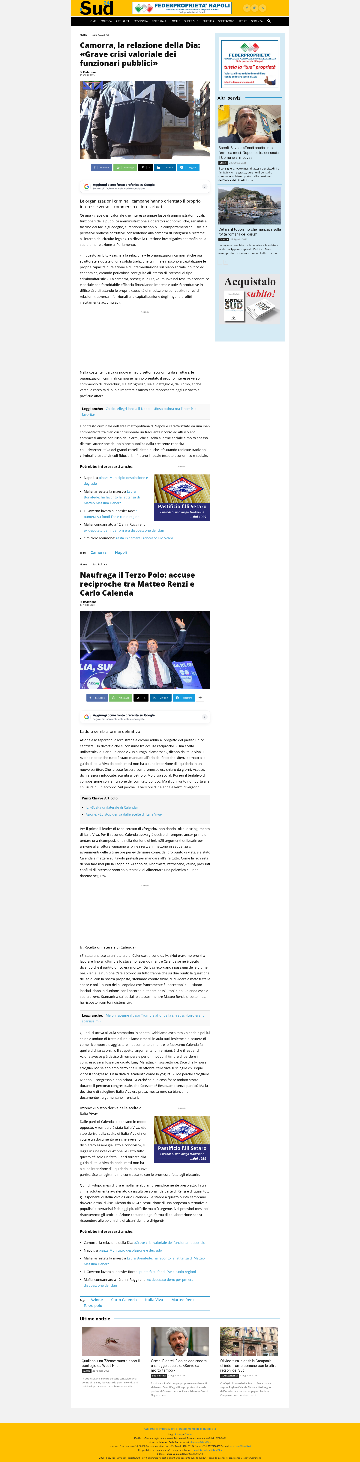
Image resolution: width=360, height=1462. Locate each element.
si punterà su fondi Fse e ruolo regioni (166, 1271)
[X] (262, 8)
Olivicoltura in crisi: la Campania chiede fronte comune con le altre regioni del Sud (248, 1366)
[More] (200, 698)
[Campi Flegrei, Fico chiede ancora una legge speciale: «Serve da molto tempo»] (180, 1341)
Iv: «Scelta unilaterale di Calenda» (112, 807)
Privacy (179, 1434)
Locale (223, 162)
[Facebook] (247, 8)
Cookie (188, 1434)
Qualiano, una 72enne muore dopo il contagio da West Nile (111, 1363)
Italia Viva (154, 1299)
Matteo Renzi (183, 1299)
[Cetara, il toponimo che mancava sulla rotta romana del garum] (249, 205)
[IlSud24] (101, 8)
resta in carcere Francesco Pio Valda (144, 538)
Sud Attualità (100, 34)
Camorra (99, 552)
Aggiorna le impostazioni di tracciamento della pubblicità (180, 1428)
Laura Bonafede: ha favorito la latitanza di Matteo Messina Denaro (112, 497)
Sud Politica (99, 564)
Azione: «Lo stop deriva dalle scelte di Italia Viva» (124, 814)
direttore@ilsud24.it (200, 1442)
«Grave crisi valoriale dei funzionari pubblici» (169, 1242)
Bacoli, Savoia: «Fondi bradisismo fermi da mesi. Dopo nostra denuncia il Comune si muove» (248, 153)
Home (83, 34)
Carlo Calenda (124, 1299)
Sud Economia (229, 1375)
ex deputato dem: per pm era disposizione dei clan (124, 530)
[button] (269, 21)
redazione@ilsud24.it (240, 1446)
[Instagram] (255, 8)
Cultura (224, 239)
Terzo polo (93, 1305)
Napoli (121, 552)
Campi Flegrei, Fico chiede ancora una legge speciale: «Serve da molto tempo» (179, 1366)
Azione (97, 1299)
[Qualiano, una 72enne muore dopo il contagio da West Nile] (111, 1341)
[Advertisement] (145, 340)
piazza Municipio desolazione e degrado (130, 1250)
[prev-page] (220, 262)
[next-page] (226, 262)
